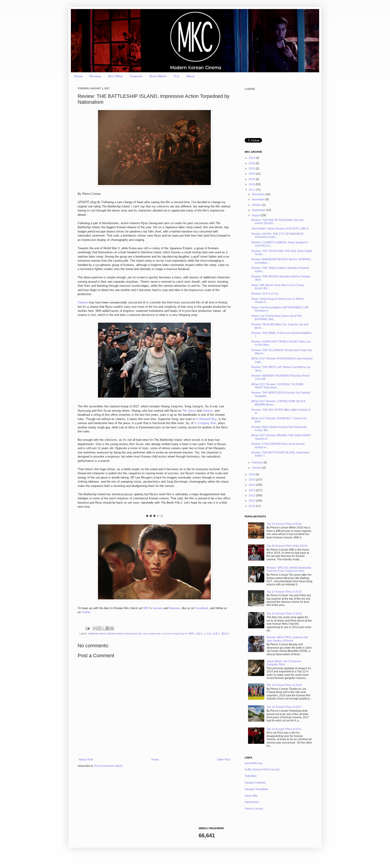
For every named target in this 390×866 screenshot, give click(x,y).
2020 (252, 173)
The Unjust (189, 410)
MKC (146, 608)
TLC (176, 76)
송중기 (216, 633)
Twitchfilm (251, 776)
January (257, 467)
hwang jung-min (133, 633)
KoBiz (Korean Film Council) (262, 769)
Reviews (95, 76)
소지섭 (207, 633)
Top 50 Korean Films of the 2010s (287, 545)
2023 (252, 163)
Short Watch (158, 76)
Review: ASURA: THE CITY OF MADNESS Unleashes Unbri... (277, 235)
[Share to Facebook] (107, 628)
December (258, 194)
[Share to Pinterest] (112, 628)
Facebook (201, 608)
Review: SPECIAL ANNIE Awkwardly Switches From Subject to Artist (289, 569)
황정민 (225, 633)
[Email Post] (87, 628)
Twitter (86, 612)
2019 (252, 179)
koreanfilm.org (253, 763)
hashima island (115, 633)
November (258, 199)
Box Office (115, 76)
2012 (252, 495)
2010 (252, 506)
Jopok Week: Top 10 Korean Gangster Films (284, 663)
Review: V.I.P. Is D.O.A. (265, 293)
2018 (252, 184)
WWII (191, 633)
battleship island (96, 633)
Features (136, 76)
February (258, 462)
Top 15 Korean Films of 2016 (284, 524)
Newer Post (86, 759)
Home (78, 76)
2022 (252, 168)
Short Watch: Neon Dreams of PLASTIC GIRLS (280, 228)
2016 (252, 474)
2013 (252, 490)
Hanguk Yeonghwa (256, 789)
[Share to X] (103, 628)
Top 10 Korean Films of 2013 (284, 613)
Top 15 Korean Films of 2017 (284, 707)
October (257, 205)
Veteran (83, 302)
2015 (252, 479)
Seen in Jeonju (254, 808)
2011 (252, 500)
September (259, 210)
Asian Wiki (251, 795)
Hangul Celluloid (255, 782)
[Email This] (95, 628)
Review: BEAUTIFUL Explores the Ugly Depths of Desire (287, 639)
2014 (252, 484)
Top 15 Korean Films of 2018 (284, 685)
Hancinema (252, 802)
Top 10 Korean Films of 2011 (284, 729)
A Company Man (205, 423)
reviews (158, 608)
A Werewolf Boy (206, 419)
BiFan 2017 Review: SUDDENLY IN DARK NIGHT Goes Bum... (277, 386)
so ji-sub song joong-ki (174, 633)
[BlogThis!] (99, 628)
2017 (252, 189)
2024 (252, 158)
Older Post (223, 759)
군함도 (199, 633)
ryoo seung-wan (152, 633)
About (190, 76)
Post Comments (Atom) (108, 765)
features (174, 608)
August (256, 215)
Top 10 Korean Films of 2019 (284, 591)
